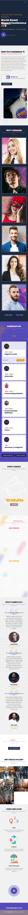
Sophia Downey (7, 219)
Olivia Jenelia (7, 277)
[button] (14, 350)
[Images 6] (21, 785)
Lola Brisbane (7, 160)
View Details (20, 360)
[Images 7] (7, 785)
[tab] (14, 350)
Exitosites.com (22, 912)
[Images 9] (7, 772)
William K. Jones (8, 189)
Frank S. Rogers (8, 307)
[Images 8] (21, 772)
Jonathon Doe (7, 248)
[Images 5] (7, 798)
